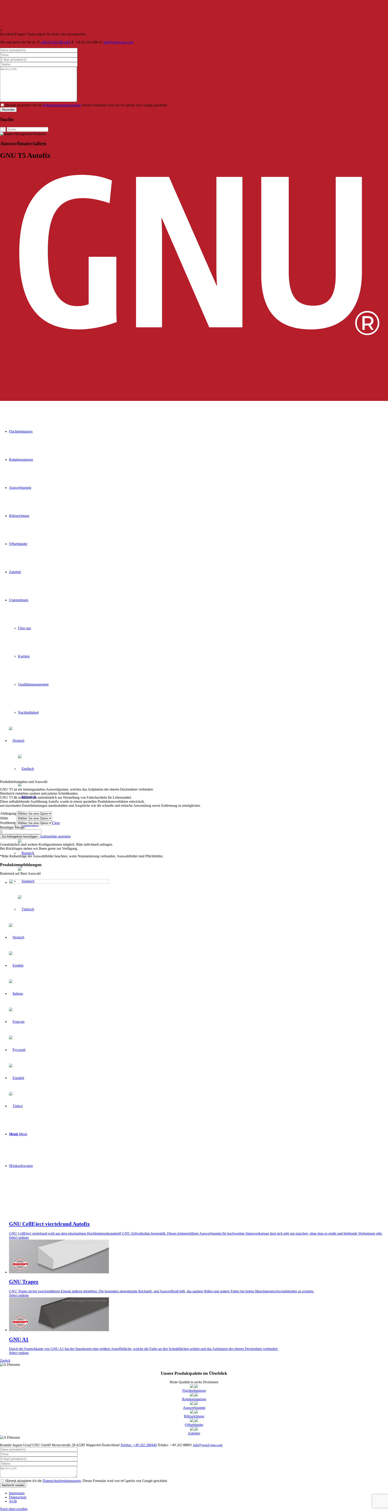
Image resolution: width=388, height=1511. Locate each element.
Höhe (4, 818)
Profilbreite (8, 823)
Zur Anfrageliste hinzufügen (19, 836)
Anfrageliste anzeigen (55, 836)
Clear (56, 823)
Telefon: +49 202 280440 (138, 1445)
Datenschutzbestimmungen (62, 105)
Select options (19, 1237)
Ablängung (8, 813)
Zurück (5, 1360)
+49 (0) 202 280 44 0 (55, 42)
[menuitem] (198, 1493)
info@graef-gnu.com (118, 42)
